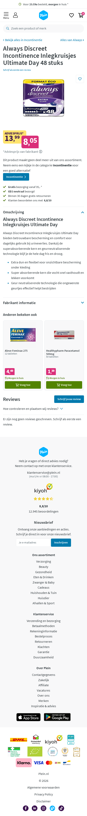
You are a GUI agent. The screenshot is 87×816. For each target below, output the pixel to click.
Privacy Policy (43, 794)
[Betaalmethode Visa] (38, 763)
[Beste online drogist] (65, 751)
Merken (43, 701)
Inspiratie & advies (43, 706)
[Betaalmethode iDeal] (58, 763)
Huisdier (43, 598)
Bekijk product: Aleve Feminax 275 (22, 355)
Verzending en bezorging (43, 621)
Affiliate (43, 685)
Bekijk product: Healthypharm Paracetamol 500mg (64, 355)
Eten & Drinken (43, 577)
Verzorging (43, 561)
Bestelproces (43, 636)
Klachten (44, 647)
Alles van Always (71, 39)
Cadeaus (43, 587)
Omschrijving (13, 212)
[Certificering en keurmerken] (34, 751)
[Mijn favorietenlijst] (71, 15)
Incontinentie (33, 40)
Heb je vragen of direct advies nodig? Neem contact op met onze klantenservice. (43, 463)
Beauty (43, 567)
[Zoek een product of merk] (7, 28)
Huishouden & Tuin (44, 593)
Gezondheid (43, 572)
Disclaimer (43, 801)
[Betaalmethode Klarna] (24, 762)
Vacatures (43, 690)
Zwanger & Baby (43, 582)
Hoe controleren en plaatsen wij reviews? (30, 409)
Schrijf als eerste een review (17, 69)
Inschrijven (61, 542)
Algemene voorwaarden (43, 787)
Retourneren (43, 641)
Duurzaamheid (43, 657)
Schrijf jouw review (69, 399)
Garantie (43, 652)
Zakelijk (43, 680)
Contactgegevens (43, 675)
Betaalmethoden (43, 626)
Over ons (43, 695)
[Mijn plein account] (15, 15)
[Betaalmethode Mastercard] (49, 763)
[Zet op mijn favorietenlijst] (80, 79)
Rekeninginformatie (43, 631)
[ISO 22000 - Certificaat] (52, 751)
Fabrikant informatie (19, 303)
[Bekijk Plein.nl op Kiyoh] (54, 740)
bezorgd (21, 191)
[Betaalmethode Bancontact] (67, 763)
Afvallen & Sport (43, 603)
